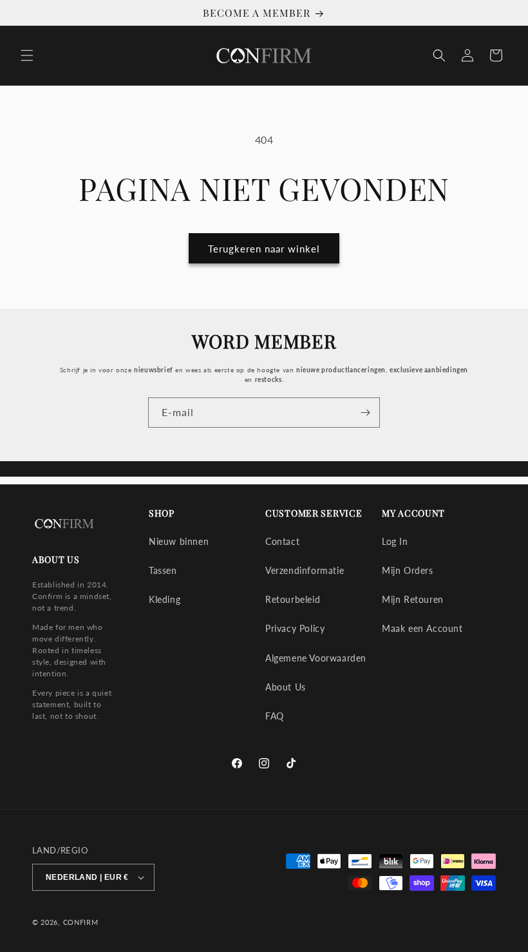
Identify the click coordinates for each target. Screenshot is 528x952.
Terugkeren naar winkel (264, 248)
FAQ (274, 715)
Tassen (163, 570)
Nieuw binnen (179, 541)
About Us (285, 686)
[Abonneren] (365, 412)
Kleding (164, 599)
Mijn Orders (407, 570)
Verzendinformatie (304, 570)
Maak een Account (422, 628)
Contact (282, 541)
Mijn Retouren (413, 599)
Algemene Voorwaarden (315, 657)
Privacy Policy (295, 628)
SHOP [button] (161, 513)
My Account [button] (413, 513)
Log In (395, 541)
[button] (27, 55)
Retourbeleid (292, 599)
